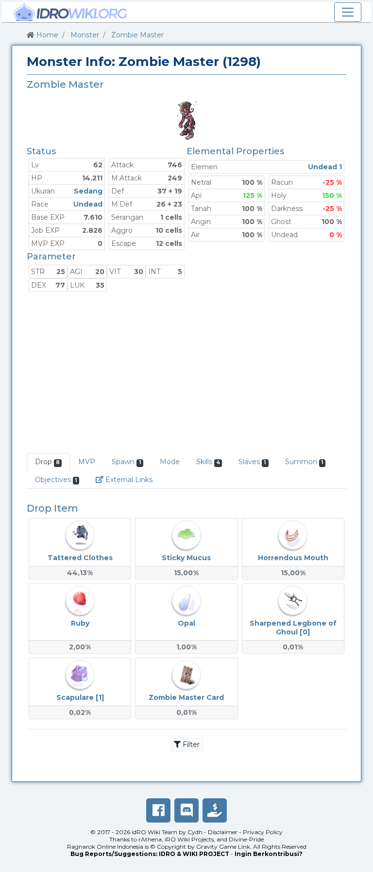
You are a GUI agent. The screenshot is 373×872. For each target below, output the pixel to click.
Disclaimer (222, 832)
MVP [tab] (86, 461)
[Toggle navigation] (347, 12)
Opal (186, 623)
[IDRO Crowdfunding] (215, 810)
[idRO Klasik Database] (70, 12)
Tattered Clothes (80, 557)
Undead (87, 204)
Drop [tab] (47, 461)
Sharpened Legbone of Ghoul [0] (293, 627)
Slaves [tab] (252, 461)
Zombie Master (137, 35)
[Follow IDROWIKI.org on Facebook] (158, 810)
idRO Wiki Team (154, 832)
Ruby (80, 623)
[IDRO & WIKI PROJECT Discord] (186, 810)
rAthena (150, 839)
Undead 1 (325, 166)
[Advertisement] (186, 373)
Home (47, 35)
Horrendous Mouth (293, 557)
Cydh (195, 832)
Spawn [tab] (126, 461)
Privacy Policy (263, 832)
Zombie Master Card (186, 697)
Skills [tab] (208, 461)
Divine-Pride (246, 839)
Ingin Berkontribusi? (269, 853)
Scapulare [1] (80, 697)
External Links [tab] (132, 479)
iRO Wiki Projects (189, 839)
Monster (84, 35)
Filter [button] (190, 744)
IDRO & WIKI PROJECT (194, 853)
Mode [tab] (170, 461)
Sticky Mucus (186, 557)
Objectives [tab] (56, 479)
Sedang (88, 191)
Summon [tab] (304, 461)
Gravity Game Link (223, 846)
